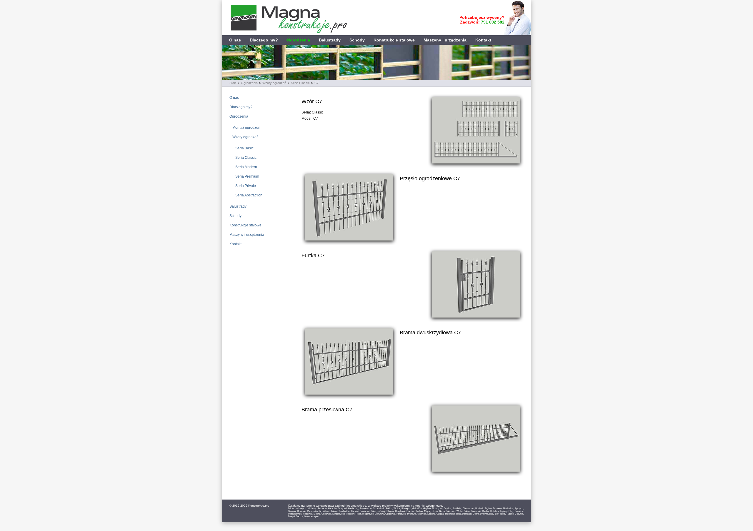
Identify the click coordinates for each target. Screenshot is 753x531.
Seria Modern (246, 167)
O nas (235, 40)
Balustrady (330, 40)
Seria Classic (300, 83)
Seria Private (245, 186)
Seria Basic (244, 148)
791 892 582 (492, 22)
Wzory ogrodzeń (274, 83)
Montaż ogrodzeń (246, 128)
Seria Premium (247, 176)
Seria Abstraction (248, 195)
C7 (316, 83)
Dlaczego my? (264, 40)
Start (232, 83)
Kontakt (483, 40)
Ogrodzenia (298, 40)
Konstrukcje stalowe (394, 40)
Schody (357, 40)
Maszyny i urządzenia (445, 40)
